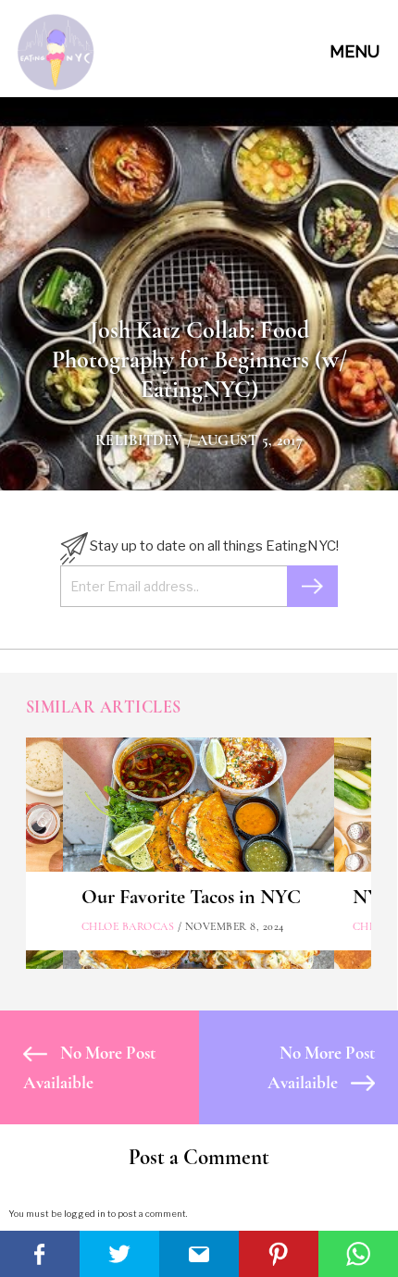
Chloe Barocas (128, 926)
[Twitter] (119, 1254)
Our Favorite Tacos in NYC (191, 897)
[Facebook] (40, 1254)
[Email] (199, 1254)
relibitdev (139, 440)
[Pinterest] (278, 1254)
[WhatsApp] (358, 1254)
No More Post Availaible (89, 1067)
